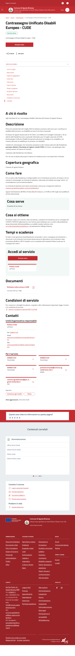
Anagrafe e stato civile (28, 550)
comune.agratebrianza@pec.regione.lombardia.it (22, 188)
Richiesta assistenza (29, 604)
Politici (8, 561)
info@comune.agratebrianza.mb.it (13, 606)
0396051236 (14, 332)
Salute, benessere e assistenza (45, 566)
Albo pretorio (43, 587)
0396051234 (11, 358)
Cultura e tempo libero (27, 566)
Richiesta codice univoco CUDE (18, 287)
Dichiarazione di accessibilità (44, 615)
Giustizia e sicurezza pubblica (45, 550)
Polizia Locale (14, 266)
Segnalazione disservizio (26, 599)
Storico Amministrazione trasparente (44, 600)
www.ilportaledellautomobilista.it (17, 226)
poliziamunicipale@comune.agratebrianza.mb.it (21, 338)
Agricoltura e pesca (28, 542)
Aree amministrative (13, 542)
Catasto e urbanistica (26, 560)
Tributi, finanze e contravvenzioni (44, 573)
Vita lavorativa (43, 578)
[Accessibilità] (62, 3)
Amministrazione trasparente (44, 592)
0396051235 (44, 358)
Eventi (57, 560)
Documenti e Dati (12, 545)
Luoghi (57, 563)
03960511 (12, 592)
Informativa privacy (45, 607)
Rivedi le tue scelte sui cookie (16, 638)
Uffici (7, 564)
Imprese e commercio (42, 556)
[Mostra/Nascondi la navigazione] (2, 10)
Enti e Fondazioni (12, 548)
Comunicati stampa (61, 545)
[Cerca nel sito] (67, 10)
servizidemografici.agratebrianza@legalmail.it (12, 625)
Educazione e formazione (43, 543)
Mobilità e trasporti (45, 561)
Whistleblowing (44, 620)
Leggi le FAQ (26, 587)
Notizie (57, 548)
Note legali (42, 610)
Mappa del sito (11, 640)
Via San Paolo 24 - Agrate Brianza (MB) (12, 588)
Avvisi (57, 542)
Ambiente (25, 545)
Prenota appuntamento (27, 592)
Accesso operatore (23, 640)
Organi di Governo (12, 551)
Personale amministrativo (11, 556)
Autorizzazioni (27, 555)
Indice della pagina (11, 64)
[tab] (33, 476)
